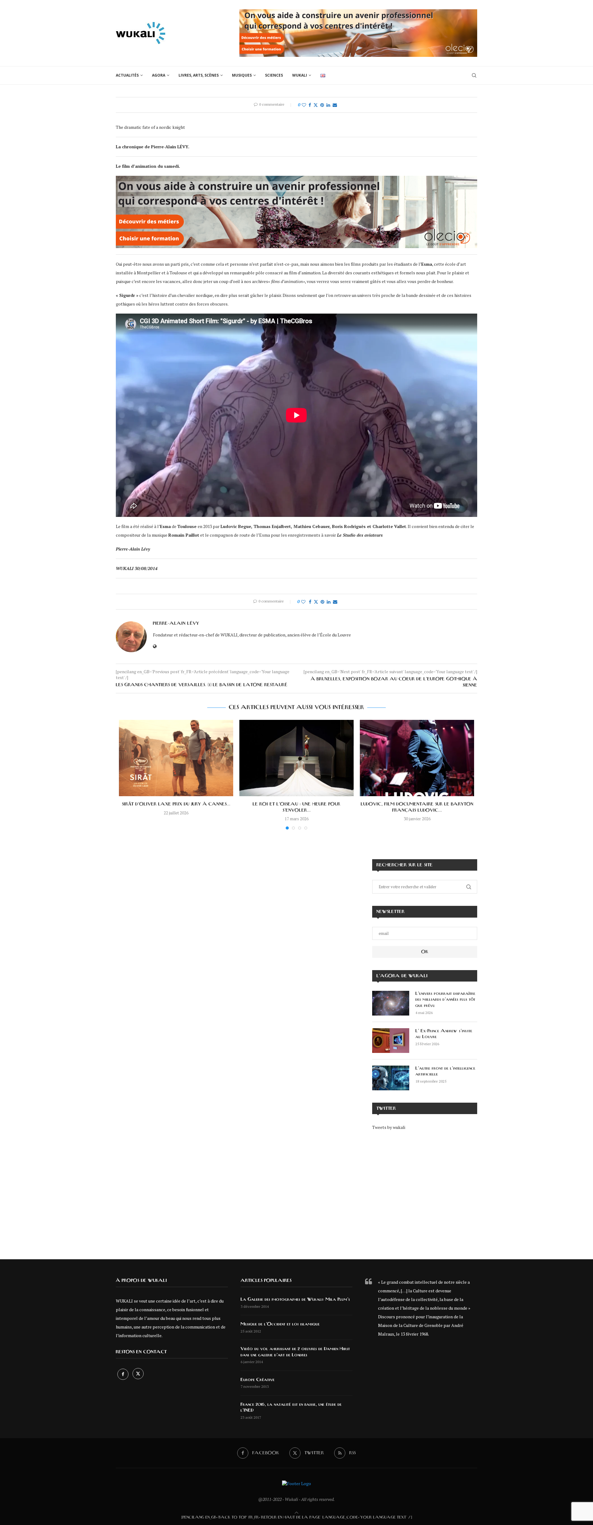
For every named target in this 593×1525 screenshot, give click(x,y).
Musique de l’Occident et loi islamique (280, 1324)
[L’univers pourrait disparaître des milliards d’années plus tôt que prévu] (390, 1003)
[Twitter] (138, 1374)
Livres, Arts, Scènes (199, 75)
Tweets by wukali (388, 1127)
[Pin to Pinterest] (322, 105)
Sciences (274, 75)
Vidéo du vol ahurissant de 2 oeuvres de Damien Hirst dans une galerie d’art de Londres (295, 1352)
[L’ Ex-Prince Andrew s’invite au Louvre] (390, 1040)
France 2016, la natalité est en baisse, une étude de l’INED (291, 1407)
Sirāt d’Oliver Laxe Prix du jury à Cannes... (176, 804)
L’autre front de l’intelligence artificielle (445, 1071)
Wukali (299, 75)
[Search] (474, 75)
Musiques (242, 75)
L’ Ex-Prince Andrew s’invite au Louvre (443, 1034)
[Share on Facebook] (310, 105)
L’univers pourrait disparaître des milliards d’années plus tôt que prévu (445, 999)
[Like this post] (304, 105)
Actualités (127, 75)
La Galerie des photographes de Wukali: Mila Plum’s (295, 1299)
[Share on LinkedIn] (328, 105)
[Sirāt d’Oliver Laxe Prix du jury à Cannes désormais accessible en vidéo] (176, 758)
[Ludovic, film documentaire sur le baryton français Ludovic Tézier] (417, 758)
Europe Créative (258, 1380)
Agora (158, 75)
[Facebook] (123, 1374)
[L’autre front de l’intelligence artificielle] (390, 1078)
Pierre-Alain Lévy (176, 623)
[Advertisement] (424, 1190)
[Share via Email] (335, 105)
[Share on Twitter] (315, 105)
